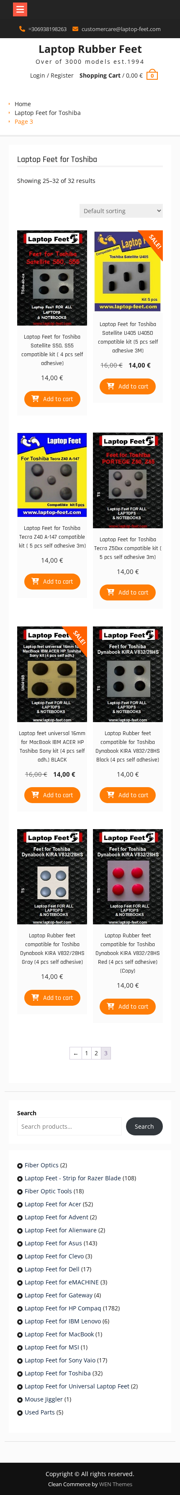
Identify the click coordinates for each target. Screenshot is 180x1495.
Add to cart (58, 399)
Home (23, 104)
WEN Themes (115, 1484)
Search (26, 1113)
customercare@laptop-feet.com (121, 29)
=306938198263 (47, 29)
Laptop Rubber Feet (90, 49)
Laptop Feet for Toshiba (48, 113)
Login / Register (52, 75)
